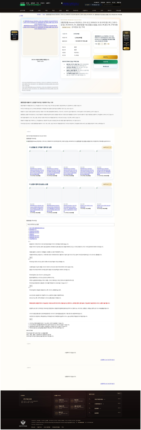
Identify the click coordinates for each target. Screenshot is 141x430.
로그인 (113, 2)
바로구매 (105, 61)
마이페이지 (96, 2)
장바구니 (108, 2)
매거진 (27, 3)
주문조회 (103, 2)
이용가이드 (39, 427)
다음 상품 (40, 89)
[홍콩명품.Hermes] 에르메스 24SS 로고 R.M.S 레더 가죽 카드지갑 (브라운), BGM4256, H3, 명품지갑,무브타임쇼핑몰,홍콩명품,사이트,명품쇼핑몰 (87, 171)
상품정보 (29, 131)
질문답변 (33, 3)
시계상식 (42, 3)
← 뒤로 (21, 15)
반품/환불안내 (33, 238)
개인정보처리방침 (56, 427)
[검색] (119, 4)
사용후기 (29, 343)
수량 (96, 43)
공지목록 (22, 3)
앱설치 (126, 48)
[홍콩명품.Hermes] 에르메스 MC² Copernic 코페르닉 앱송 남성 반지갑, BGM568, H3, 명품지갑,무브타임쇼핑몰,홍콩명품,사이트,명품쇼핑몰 (37, 208)
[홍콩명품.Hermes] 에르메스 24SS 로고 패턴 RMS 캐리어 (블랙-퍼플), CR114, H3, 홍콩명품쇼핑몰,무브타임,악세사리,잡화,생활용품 (104, 171)
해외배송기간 (32, 229)
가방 (43, 14)
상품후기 (48, 3)
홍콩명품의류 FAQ (36, 228)
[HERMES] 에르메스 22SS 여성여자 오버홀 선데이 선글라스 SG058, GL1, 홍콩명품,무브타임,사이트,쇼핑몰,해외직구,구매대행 (70, 208)
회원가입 (119, 2)
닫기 (31, 257)
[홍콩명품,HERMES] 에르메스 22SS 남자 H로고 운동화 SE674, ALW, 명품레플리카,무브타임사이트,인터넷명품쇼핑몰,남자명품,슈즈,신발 (53, 208)
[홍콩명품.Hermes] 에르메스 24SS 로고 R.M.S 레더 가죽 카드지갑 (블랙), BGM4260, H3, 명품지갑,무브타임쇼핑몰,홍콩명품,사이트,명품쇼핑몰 (53, 171)
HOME (39, 14)
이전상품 (40, 84)
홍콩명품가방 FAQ (34, 235)
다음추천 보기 (107, 147)
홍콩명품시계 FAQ (34, 232)
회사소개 (33, 427)
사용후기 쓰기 (105, 359)
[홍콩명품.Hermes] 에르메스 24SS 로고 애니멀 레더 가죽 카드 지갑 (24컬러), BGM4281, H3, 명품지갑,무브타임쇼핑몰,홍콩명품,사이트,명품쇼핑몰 (37, 171)
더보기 (113, 359)
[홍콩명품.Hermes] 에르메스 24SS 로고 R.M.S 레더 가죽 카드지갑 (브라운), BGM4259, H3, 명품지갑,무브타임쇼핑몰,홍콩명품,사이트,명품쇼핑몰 (70, 171)
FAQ (38, 3)
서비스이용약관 (47, 427)
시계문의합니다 (98, 403)
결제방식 (31, 234)
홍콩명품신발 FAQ (34, 237)
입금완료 (97, 408)
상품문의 (29, 367)
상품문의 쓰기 (105, 383)
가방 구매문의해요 (99, 399)
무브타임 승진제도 (34, 231)
